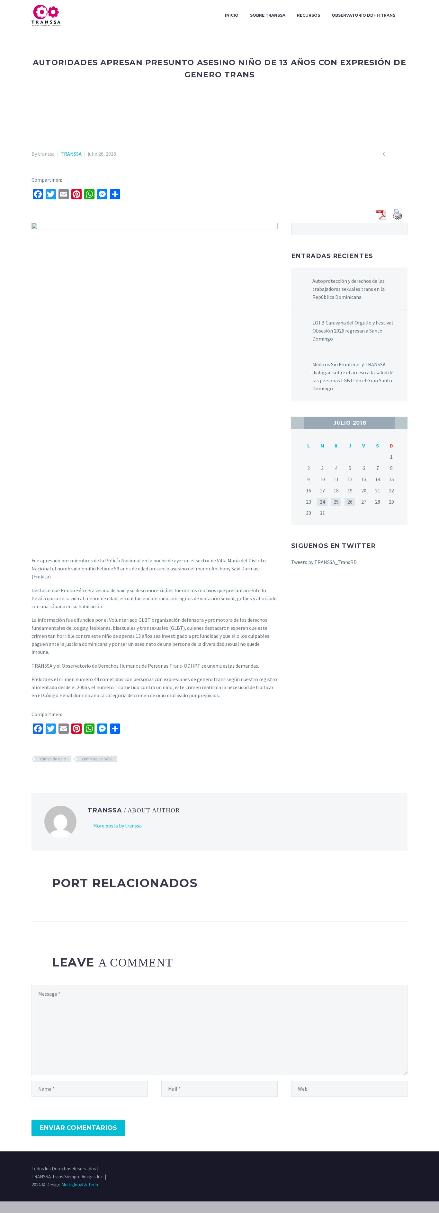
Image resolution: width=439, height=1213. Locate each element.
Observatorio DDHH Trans (363, 15)
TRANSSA (71, 154)
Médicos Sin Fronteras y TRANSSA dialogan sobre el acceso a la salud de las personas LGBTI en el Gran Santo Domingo (352, 376)
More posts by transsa (117, 825)
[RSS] (397, 1169)
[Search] (407, 15)
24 (322, 501)
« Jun (297, 423)
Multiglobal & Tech (79, 1185)
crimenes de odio (97, 759)
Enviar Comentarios (78, 1127)
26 (350, 501)
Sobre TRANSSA (267, 15)
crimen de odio (53, 759)
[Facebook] (372, 1169)
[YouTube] (405, 1169)
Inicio (231, 15)
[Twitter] (380, 1169)
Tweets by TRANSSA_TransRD (324, 562)
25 (336, 501)
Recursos (308, 15)
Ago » (401, 423)
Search (401, 229)
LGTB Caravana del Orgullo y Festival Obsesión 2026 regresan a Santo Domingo (352, 330)
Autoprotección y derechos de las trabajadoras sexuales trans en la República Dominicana (348, 289)
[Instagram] (388, 1169)
